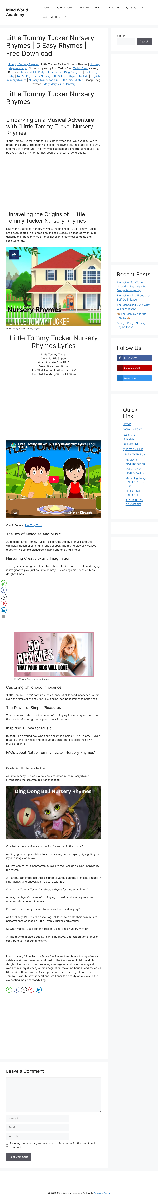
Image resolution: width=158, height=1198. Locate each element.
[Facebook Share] (16, 990)
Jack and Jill (28, 72)
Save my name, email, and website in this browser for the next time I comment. (52, 1145)
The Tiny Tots (33, 525)
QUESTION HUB (135, 7)
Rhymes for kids (78, 76)
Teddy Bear (80, 68)
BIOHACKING (113, 7)
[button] (3, 616)
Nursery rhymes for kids (43, 80)
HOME (46, 7)
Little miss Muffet (72, 80)
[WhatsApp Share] (9, 990)
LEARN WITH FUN (52, 16)
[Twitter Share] (24, 990)
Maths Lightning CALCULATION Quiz (136, 482)
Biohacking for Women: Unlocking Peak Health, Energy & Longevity (131, 286)
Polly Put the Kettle (50, 72)
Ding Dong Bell (73, 72)
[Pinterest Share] (31, 990)
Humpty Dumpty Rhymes (23, 64)
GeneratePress (101, 1193)
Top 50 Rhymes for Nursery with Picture (41, 76)
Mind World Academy (17, 12)
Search (121, 35)
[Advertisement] (53, 188)
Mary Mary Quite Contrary (59, 84)
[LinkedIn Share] (39, 990)
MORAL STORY (64, 7)
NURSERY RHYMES (89, 7)
